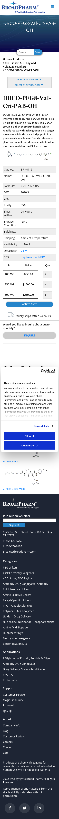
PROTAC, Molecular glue (17, 605)
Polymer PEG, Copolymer (18, 611)
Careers (8, 742)
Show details (41, 426)
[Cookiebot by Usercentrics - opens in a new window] (41, 371)
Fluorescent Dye (13, 633)
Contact (8, 747)
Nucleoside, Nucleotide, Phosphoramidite (28, 622)
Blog (5, 731)
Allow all (29, 435)
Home (6, 59)
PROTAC (8, 674)
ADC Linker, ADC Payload (20, 63)
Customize (27, 445)
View (24, 251)
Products (18, 59)
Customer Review (13, 736)
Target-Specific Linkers (17, 600)
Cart (5, 752)
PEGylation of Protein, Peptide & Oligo (26, 658)
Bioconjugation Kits (15, 644)
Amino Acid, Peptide (15, 627)
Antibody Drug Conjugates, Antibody (25, 584)
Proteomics (10, 680)
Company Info (11, 725)
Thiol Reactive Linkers (16, 589)
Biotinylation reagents (16, 638)
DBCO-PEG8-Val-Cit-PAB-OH (22, 70)
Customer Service (14, 694)
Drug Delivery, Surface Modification (25, 669)
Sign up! (14, 525)
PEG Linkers (10, 567)
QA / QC (7, 711)
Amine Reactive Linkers (17, 595)
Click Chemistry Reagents (18, 573)
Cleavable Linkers (15, 66)
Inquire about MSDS (33, 257)
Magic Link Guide (13, 700)
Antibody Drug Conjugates (19, 664)
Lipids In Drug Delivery (17, 616)
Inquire (29, 335)
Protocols (9, 705)
